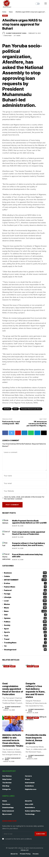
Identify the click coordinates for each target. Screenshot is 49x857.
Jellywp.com (24, 850)
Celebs (25, 576)
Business (25, 573)
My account (7, 814)
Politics (25, 622)
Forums (36, 854)
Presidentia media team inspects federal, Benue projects (36, 739)
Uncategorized (25, 650)
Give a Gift (29, 804)
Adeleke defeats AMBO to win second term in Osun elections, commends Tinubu (12, 740)
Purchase (6, 804)
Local (25, 601)
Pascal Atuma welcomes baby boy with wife (27, 555)
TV (25, 646)
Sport (25, 629)
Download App (8, 807)
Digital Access (30, 789)
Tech (25, 636)
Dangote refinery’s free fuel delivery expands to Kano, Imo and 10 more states (28, 545)
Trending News (25, 643)
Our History (7, 776)
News (11, 12)
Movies (25, 604)
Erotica (25, 583)
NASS (15, 409)
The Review (6, 782)
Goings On (6, 789)
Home (4, 12)
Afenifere (7, 409)
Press (27, 779)
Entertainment (8, 811)
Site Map (5, 786)
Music (25, 608)
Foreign (25, 594)
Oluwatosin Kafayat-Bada (16, 33)
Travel (25, 639)
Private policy (25, 854)
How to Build (29, 782)
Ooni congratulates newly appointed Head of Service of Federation (28, 533)
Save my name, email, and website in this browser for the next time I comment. (24, 498)
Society (25, 625)
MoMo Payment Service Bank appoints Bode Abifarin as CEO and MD (29, 522)
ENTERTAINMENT (25, 580)
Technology (30, 814)
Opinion (25, 618)
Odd (25, 615)
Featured (25, 590)
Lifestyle (25, 597)
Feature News (25, 587)
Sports (25, 632)
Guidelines (29, 786)
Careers (28, 776)
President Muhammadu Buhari (31, 409)
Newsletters (30, 807)
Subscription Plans (32, 811)
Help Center (7, 779)
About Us (28, 801)
